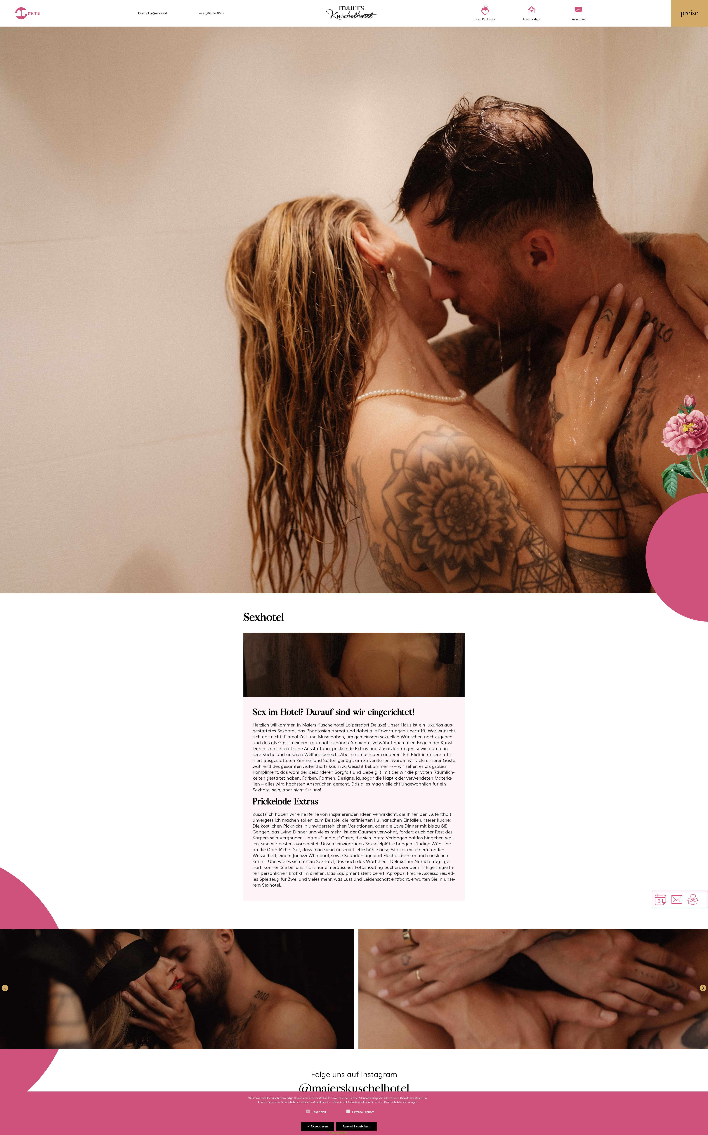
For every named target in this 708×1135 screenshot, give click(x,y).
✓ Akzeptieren (317, 1126)
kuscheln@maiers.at (152, 13)
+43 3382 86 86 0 (211, 13)
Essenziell (319, 1112)
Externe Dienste (363, 1112)
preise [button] (689, 13)
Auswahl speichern (356, 1126)
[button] (5, 988)
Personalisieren (338, 1132)
